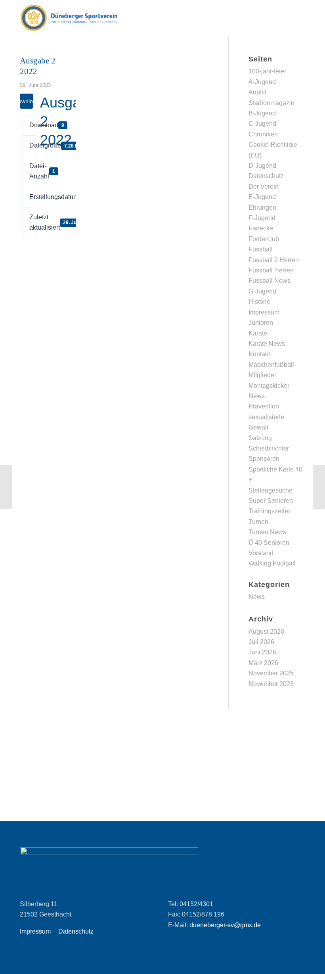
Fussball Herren (271, 270)
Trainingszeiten (270, 511)
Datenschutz (266, 176)
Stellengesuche (270, 490)
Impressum (264, 312)
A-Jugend (262, 82)
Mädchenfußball (271, 364)
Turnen (258, 521)
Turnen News (267, 532)
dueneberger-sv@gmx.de (225, 925)
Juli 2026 (261, 641)
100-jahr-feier (267, 71)
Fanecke (261, 228)
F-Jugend (262, 218)
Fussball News (270, 280)
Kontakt (259, 354)
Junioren (261, 322)
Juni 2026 (262, 652)
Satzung (260, 438)
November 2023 (271, 684)
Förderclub (264, 239)
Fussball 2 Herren (274, 260)
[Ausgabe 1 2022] (6, 487)
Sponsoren (264, 458)
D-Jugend (262, 165)
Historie (259, 301)
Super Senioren (271, 500)
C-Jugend (262, 123)
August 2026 (266, 631)
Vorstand (261, 553)
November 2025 (271, 673)
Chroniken (263, 134)
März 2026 (263, 663)
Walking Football (272, 563)
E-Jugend (262, 197)
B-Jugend (262, 113)
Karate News (267, 343)
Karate (258, 333)
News (257, 396)
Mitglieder (262, 375)
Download (26, 101)
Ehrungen (262, 207)
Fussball (261, 249)
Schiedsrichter (269, 448)
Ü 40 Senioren (269, 542)
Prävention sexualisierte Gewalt (266, 417)
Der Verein (264, 186)
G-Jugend (262, 291)
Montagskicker (269, 385)
